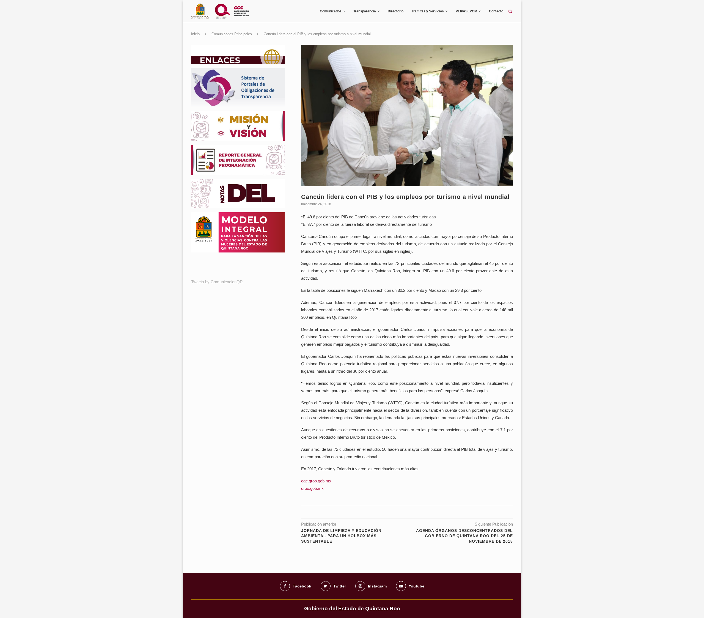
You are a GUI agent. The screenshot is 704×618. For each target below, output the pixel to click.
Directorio (395, 11)
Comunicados (331, 11)
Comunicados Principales (231, 34)
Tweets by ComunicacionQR (217, 281)
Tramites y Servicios (428, 11)
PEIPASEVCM (466, 11)
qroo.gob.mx (312, 488)
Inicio (195, 34)
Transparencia (364, 11)
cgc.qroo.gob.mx (316, 481)
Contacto (496, 11)
